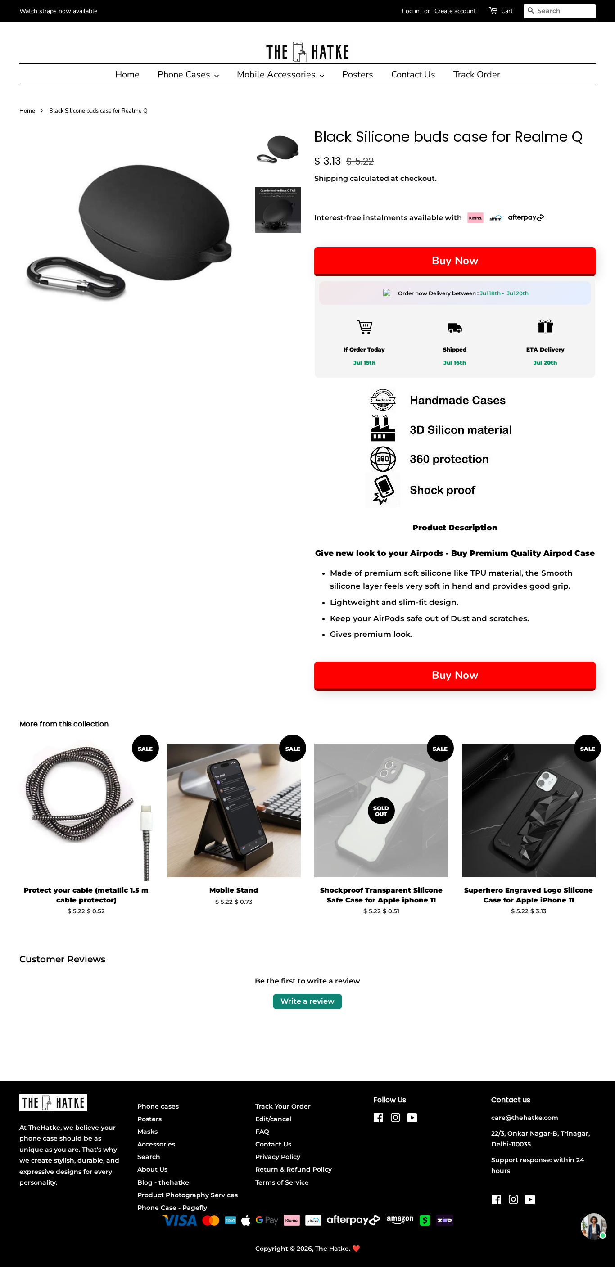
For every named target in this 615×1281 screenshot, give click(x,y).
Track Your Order (283, 1106)
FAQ (262, 1132)
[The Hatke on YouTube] (412, 1119)
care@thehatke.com (524, 1118)
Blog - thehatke (163, 1182)
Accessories (156, 1144)
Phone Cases (185, 74)
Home (127, 74)
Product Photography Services (187, 1195)
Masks (147, 1132)
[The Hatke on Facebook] (378, 1119)
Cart (507, 11)
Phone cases (158, 1106)
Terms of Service (282, 1182)
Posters (357, 74)
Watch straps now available (58, 11)
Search (148, 1157)
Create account (455, 11)
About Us (152, 1169)
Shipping (331, 178)
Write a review (307, 1001)
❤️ (356, 1249)
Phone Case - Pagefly (172, 1208)
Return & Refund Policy (293, 1169)
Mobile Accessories (277, 74)
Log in (411, 11)
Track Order (476, 74)
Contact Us (413, 74)
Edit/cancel (273, 1119)
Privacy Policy (277, 1157)
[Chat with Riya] (594, 1226)
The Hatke (332, 1249)
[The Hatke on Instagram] (395, 1119)
